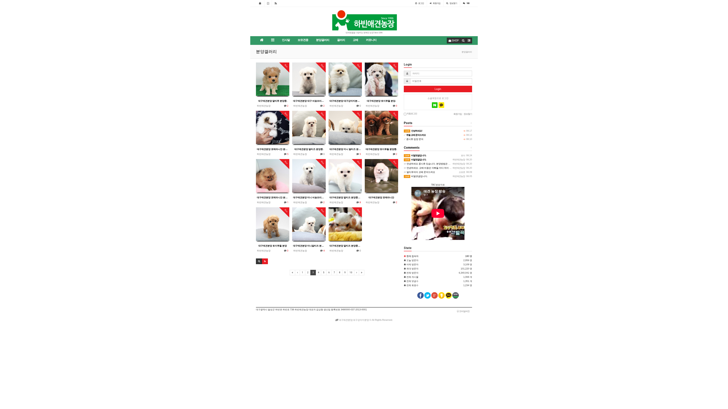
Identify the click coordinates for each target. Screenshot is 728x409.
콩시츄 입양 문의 (414, 139)
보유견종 (303, 40)
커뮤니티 (371, 40)
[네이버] (435, 105)
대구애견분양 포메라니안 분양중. (272, 149)
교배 (355, 40)
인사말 (286, 40)
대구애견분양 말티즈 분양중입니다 (345, 197)
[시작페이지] (260, 3)
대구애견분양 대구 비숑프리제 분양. (309, 101)
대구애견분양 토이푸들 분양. (381, 101)
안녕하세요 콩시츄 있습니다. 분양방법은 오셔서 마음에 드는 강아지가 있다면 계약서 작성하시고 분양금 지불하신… (464, 163)
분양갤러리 (322, 40)
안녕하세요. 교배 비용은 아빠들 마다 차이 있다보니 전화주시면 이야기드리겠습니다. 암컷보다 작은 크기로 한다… (464, 168)
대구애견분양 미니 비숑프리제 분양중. (309, 197)
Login (438, 89)
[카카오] (441, 105)
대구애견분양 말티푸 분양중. (272, 101)
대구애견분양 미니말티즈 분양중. (309, 245)
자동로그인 (411, 113)
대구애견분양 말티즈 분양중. (308, 149)
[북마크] (268, 3)
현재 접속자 (412, 256)
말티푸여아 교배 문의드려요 (420, 172)
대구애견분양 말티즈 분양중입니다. (345, 245)
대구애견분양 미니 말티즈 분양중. (345, 149)
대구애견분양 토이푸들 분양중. (381, 149)
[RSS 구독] (276, 3)
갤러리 (341, 40)
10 (351, 272)
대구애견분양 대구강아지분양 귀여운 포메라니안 (345, 101)
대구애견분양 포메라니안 (381, 197)
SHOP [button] (455, 40)
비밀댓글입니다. (416, 176)
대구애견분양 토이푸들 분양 (272, 245)
